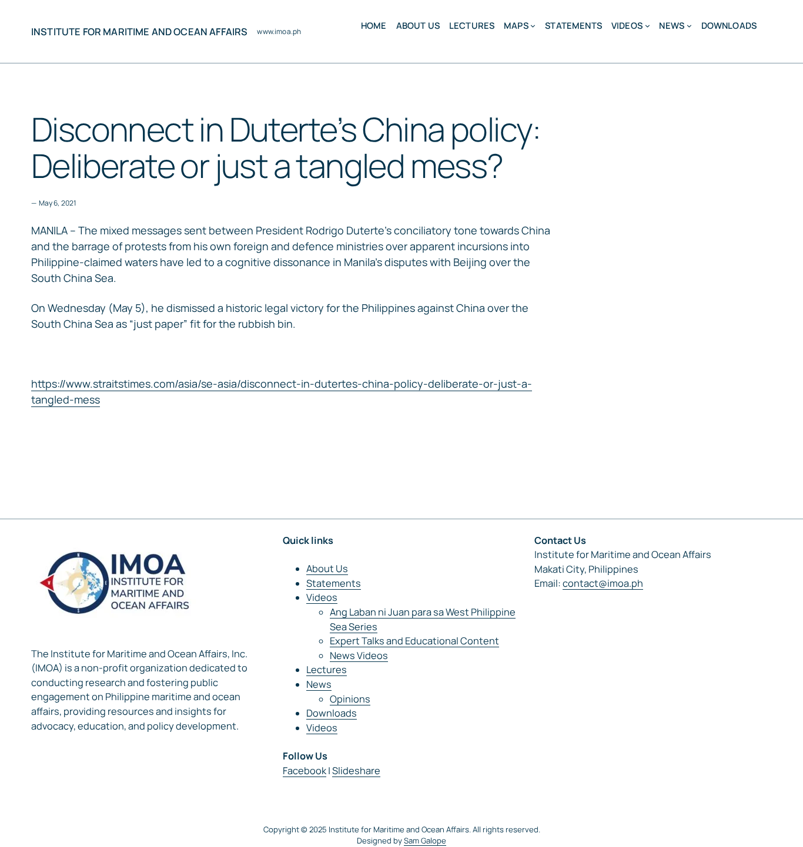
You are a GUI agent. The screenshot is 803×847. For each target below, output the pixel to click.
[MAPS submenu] (533, 25)
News (319, 684)
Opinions (350, 699)
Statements (333, 583)
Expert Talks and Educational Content (414, 640)
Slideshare (356, 770)
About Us (327, 568)
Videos (321, 597)
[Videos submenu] (647, 25)
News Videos (359, 655)
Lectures (326, 669)
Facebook (304, 770)
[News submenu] (689, 25)
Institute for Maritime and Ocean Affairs (139, 31)
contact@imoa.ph (603, 583)
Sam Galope (425, 840)
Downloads (331, 713)
